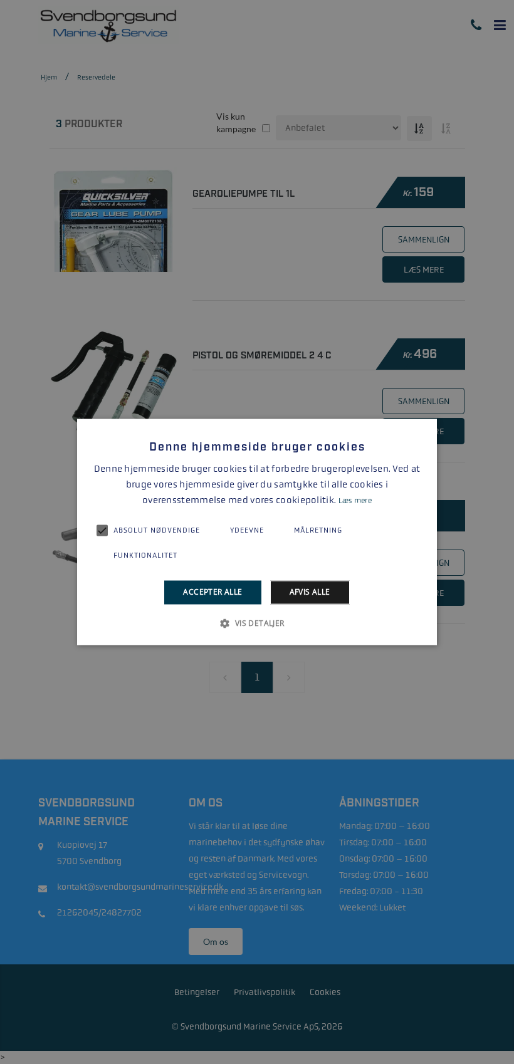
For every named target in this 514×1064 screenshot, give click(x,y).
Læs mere (355, 501)
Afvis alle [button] (310, 592)
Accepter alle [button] (212, 592)
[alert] (257, 532)
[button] (256, 623)
